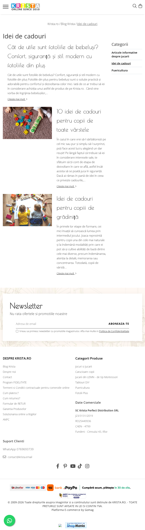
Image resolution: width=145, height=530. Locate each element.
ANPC (6, 419)
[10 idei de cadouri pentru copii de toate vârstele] (27, 123)
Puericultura (120, 70)
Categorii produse (89, 358)
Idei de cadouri (87, 24)
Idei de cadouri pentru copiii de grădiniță (75, 207)
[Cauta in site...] (135, 6)
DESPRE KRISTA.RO (17, 358)
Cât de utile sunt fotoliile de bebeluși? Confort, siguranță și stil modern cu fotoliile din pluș (53, 56)
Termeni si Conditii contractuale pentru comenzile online (36, 387)
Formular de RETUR (14, 403)
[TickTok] (80, 466)
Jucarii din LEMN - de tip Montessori (96, 377)
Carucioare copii (84, 372)
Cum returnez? (11, 398)
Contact (7, 377)
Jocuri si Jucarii (83, 366)
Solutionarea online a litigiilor (19, 414)
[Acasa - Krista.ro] (25, 7)
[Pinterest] (65, 466)
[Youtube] (72, 466)
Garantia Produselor (14, 409)
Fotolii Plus (81, 393)
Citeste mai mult (16, 99)
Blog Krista (9, 366)
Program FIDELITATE (15, 382)
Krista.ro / (54, 24)
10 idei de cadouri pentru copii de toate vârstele (79, 120)
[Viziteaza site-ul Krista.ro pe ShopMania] (75, 525)
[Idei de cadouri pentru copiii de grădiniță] (27, 210)
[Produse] (6, 8)
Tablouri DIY (82, 382)
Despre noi (9, 372)
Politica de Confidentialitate (114, 331)
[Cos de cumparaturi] (140, 6)
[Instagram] (87, 466)
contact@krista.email (19, 457)
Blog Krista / (68, 24)
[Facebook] (58, 466)
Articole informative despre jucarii (124, 54)
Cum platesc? (11, 393)
